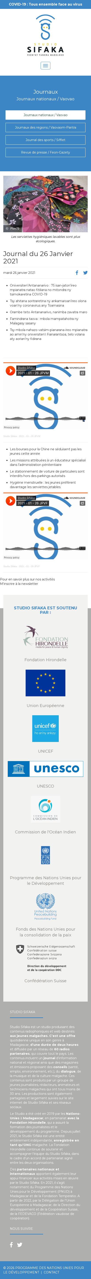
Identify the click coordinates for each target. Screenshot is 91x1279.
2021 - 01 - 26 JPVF (29, 566)
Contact (51, 1272)
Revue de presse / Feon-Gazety (45, 152)
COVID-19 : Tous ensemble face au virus (45, 4)
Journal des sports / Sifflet (45, 140)
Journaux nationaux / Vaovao (46, 115)
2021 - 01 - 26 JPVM (29, 436)
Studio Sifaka (10, 436)
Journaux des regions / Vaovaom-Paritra (45, 127)
